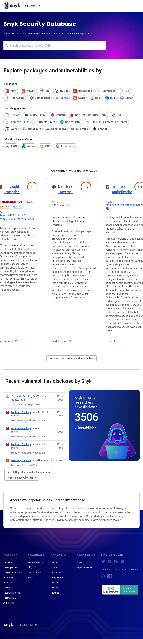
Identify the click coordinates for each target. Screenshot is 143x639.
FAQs (30, 577)
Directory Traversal (21, 460)
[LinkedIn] (122, 562)
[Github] (103, 577)
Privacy (55, 582)
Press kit (56, 587)
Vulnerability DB (35, 562)
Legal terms (58, 577)
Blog (30, 567)
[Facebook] (116, 562)
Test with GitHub (11, 592)
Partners (7, 562)
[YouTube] (109, 562)
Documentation (35, 572)
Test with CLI (9, 597)
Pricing (6, 587)
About (55, 562)
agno (60, 205)
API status (8, 603)
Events (55, 592)
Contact (56, 572)
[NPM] (109, 577)
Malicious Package (21, 412)
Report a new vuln (85, 567)
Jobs (54, 567)
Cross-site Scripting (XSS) (25, 396)
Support (80, 562)
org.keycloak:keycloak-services (124, 217)
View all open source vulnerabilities (71, 358)
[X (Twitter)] (103, 562)
